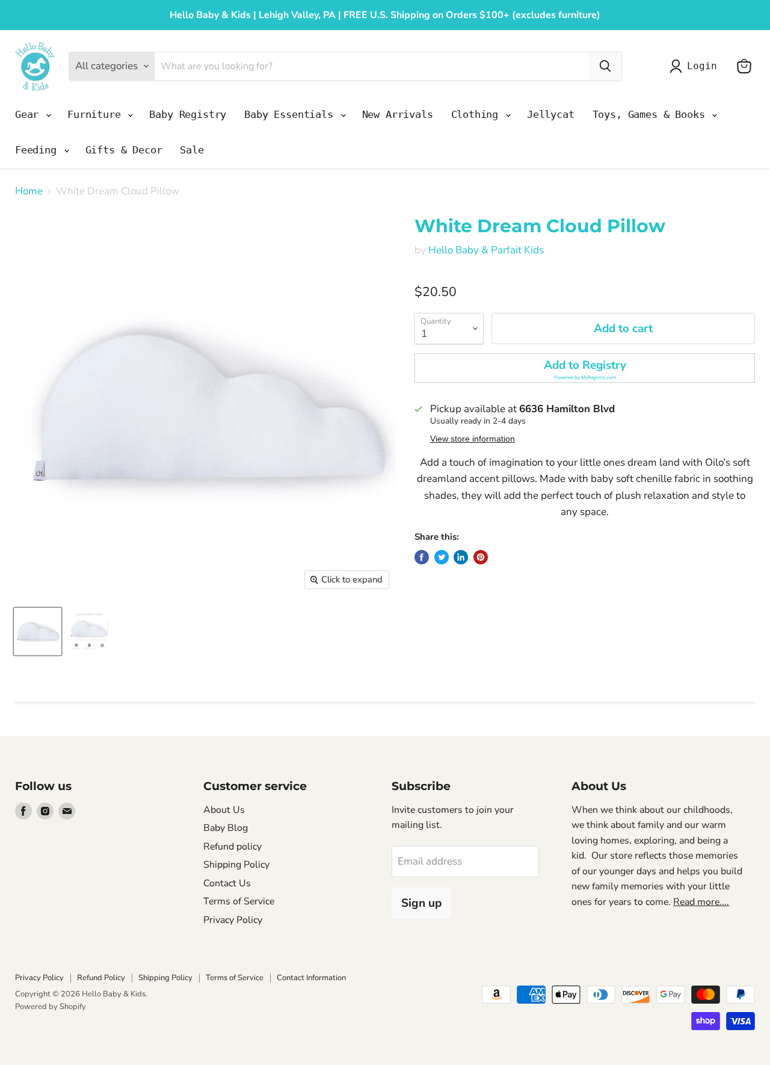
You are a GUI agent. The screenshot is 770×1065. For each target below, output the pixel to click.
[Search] (605, 66)
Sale (191, 150)
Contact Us (227, 883)
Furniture (96, 114)
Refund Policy (101, 977)
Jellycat (550, 114)
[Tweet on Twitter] (441, 557)
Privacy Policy (232, 920)
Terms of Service (238, 901)
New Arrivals (397, 114)
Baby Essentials (291, 114)
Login (701, 66)
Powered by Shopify (50, 1006)
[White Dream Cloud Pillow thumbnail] (37, 631)
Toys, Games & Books (652, 114)
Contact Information (311, 977)
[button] (584, 368)
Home (29, 191)
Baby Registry (187, 114)
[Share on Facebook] (421, 557)
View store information (472, 438)
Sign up (421, 903)
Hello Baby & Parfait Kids (486, 250)
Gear (30, 114)
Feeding (39, 150)
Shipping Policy (236, 864)
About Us (224, 809)
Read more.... (701, 902)
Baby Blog (225, 828)
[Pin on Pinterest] (480, 557)
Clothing (477, 114)
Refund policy (232, 846)
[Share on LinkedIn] (461, 557)
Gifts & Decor (123, 150)
